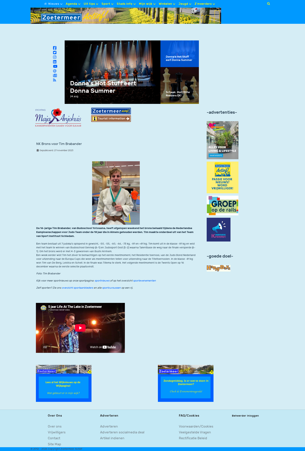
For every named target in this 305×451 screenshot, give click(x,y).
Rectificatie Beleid (193, 438)
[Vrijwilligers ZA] (222, 177)
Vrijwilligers (57, 432)
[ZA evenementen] (186, 383)
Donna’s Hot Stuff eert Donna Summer (103, 87)
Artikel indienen (112, 438)
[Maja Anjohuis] (58, 117)
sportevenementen (144, 280)
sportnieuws (102, 280)
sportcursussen (111, 287)
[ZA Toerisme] (111, 114)
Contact (54, 438)
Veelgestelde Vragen (195, 432)
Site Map (54, 444)
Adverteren (109, 426)
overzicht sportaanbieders (78, 287)
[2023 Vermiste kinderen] (218, 229)
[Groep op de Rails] (222, 205)
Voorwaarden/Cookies (196, 426)
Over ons (55, 426)
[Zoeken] (268, 3)
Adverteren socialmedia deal (122, 432)
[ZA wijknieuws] (64, 383)
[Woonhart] (222, 140)
